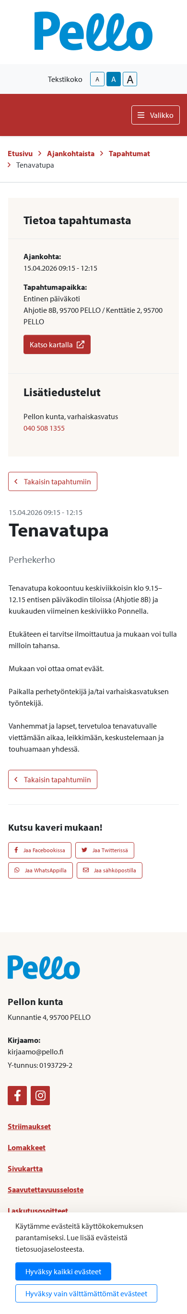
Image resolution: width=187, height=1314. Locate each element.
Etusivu (20, 153)
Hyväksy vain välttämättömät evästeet (86, 1293)
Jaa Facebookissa (43, 850)
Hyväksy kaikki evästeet (63, 1271)
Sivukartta (25, 1168)
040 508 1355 (44, 428)
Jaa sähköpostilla (114, 870)
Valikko (162, 115)
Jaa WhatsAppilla (45, 870)
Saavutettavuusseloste (45, 1189)
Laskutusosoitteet (38, 1210)
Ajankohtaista (70, 153)
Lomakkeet (27, 1147)
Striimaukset (29, 1126)
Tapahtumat (129, 153)
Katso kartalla (51, 344)
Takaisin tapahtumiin (57, 481)
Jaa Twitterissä (109, 850)
